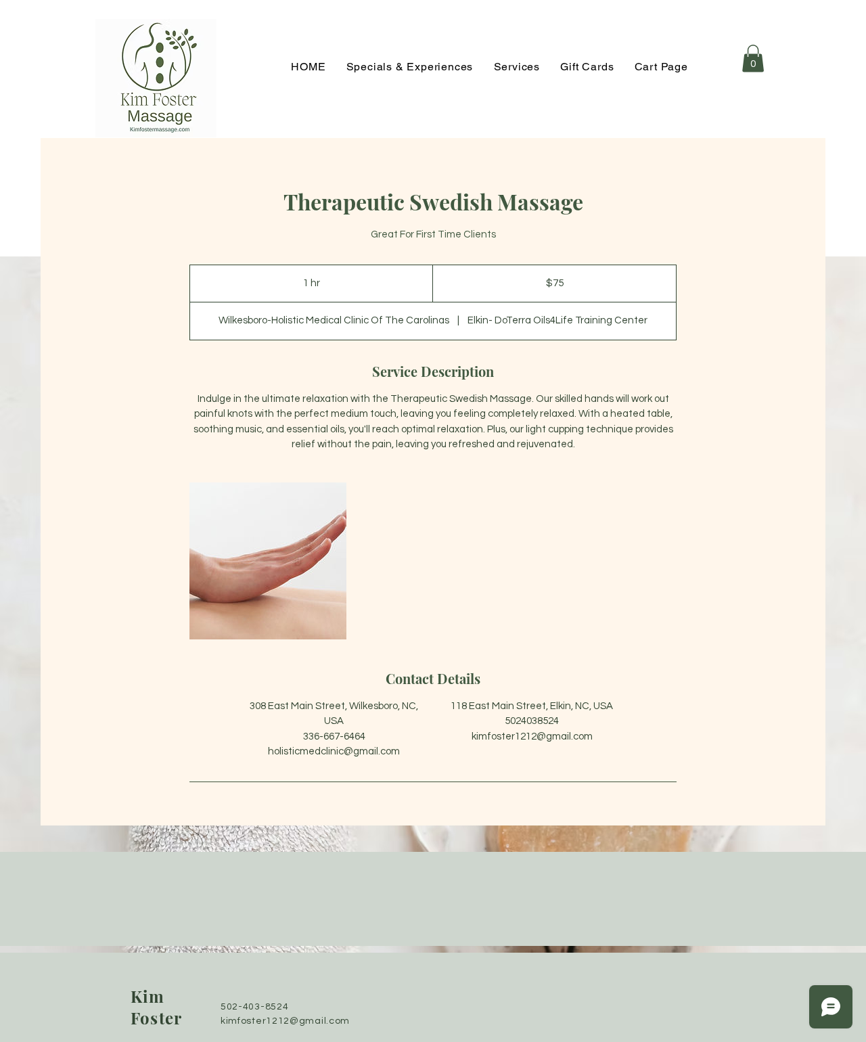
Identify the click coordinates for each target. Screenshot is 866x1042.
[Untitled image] (267, 560)
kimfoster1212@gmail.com (285, 1021)
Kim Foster (156, 1006)
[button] (753, 58)
